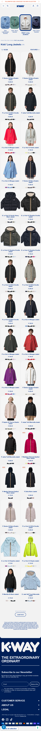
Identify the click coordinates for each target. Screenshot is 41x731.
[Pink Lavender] (13, 359)
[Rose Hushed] (6, 291)
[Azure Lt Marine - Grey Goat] (30, 600)
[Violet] (13, 152)
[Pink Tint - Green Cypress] (9, 428)
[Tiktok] (11, 719)
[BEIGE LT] (30, 152)
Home (2, 40)
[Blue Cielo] (9, 187)
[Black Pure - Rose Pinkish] (9, 84)
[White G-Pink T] (33, 84)
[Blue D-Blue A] (29, 119)
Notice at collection (9, 729)
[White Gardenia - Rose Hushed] (13, 428)
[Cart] (37, 5)
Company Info (23, 716)
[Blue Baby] (13, 256)
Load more (20, 614)
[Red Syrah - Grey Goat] (33, 600)
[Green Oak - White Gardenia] (30, 84)
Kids (5, 40)
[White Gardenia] (6, 222)
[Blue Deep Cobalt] (26, 256)
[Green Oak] (13, 222)
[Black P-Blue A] (33, 119)
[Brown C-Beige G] (26, 428)
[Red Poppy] (9, 152)
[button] (34, 50)
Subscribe (34, 684)
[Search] (8, 5)
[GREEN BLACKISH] (9, 119)
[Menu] (3, 5)
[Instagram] (7, 719)
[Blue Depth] (13, 119)
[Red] (6, 152)
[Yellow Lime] (26, 152)
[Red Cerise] (30, 463)
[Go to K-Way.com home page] (20, 6)
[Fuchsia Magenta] (33, 256)
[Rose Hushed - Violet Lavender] (13, 84)
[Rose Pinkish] (33, 498)
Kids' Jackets (10, 40)
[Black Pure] (6, 119)
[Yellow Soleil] (29, 566)
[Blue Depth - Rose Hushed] (6, 84)
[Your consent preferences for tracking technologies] (37, 727)
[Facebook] (3, 719)
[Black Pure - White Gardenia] (6, 428)
